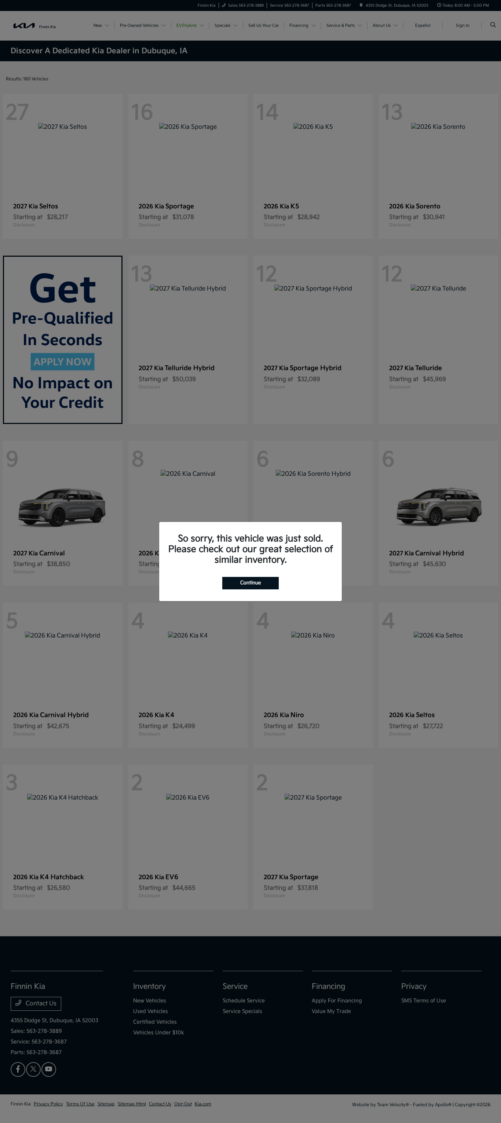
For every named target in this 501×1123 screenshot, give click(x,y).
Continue (250, 583)
